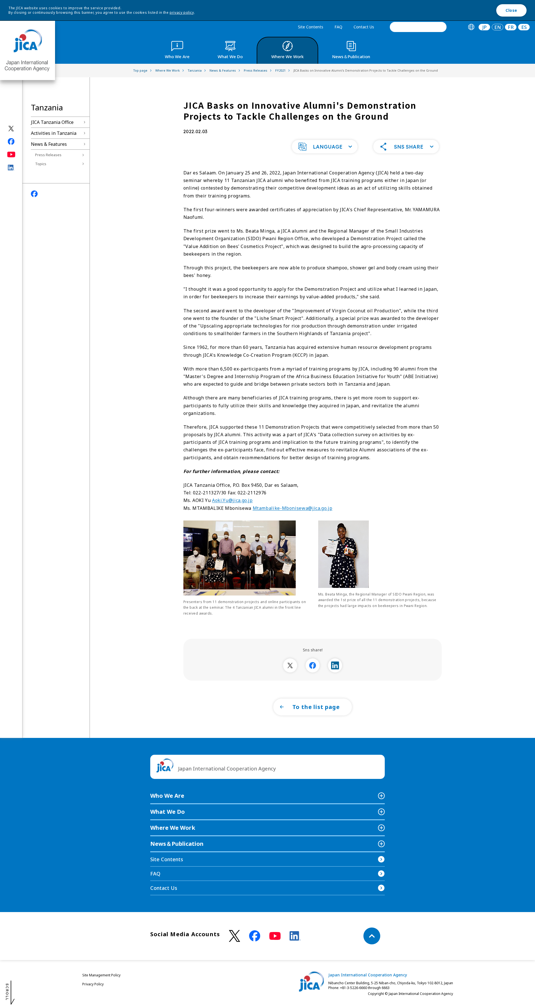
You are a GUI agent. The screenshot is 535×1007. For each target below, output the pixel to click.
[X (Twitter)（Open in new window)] (11, 128)
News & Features (49, 144)
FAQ (338, 26)
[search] (418, 27)
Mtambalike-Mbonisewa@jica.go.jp (293, 508)
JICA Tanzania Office (52, 122)
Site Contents (310, 26)
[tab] (471, 27)
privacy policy (182, 12)
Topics (40, 163)
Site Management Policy (101, 975)
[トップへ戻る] (371, 936)
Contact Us (364, 26)
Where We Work (172, 827)
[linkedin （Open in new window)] (295, 936)
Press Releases (48, 154)
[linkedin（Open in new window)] (11, 167)
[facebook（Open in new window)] (11, 141)
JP (484, 27)
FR (511, 27)
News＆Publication (177, 843)
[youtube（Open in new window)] (11, 155)
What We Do (167, 811)
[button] (325, 146)
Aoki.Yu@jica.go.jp (232, 500)
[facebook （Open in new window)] (254, 936)
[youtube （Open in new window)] (275, 936)
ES (524, 27)
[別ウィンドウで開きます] (290, 665)
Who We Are (167, 795)
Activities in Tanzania (53, 133)
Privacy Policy (93, 984)
